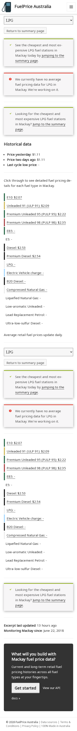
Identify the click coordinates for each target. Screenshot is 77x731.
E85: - (11, 231)
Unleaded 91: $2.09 (28, 205)
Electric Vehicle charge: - (25, 273)
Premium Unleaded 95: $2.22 (36, 214)
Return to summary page (25, 31)
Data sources (49, 722)
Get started (25, 688)
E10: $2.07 (14, 197)
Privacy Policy (30, 726)
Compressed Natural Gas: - (27, 289)
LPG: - (11, 264)
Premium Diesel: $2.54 (23, 256)
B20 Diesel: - (16, 281)
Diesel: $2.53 (16, 247)
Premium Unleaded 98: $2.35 (36, 222)
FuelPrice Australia (33, 6)
